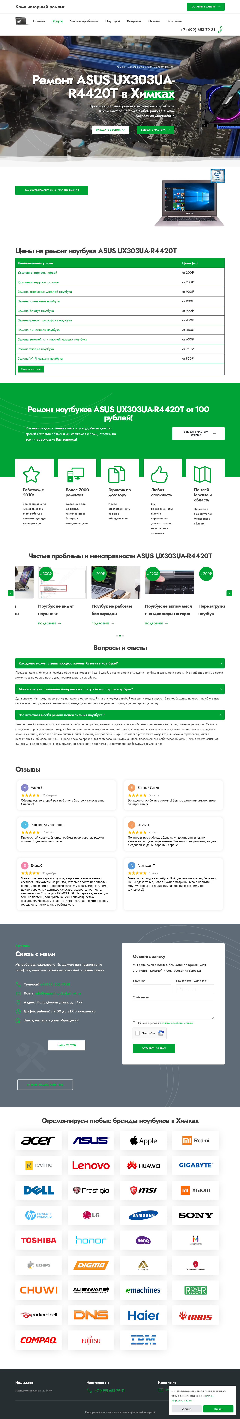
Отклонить (187, 1409)
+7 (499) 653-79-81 (55, 984)
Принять (218, 1409)
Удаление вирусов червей (37, 272)
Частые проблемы (84, 21)
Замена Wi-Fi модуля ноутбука (40, 358)
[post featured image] (39, 582)
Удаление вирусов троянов (38, 282)
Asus (141, 67)
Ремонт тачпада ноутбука (36, 348)
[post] (38, 1140)
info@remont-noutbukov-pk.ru (58, 993)
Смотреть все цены (31, 369)
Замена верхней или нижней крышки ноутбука (52, 339)
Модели (132, 67)
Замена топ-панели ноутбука (39, 301)
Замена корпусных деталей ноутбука (45, 291)
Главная (39, 21)
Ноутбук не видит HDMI (200, 606)
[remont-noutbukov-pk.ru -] (22, 21)
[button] (117, 636)
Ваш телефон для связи (191, 980)
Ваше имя (139, 980)
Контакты (175, 21)
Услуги (58, 21)
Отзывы (154, 21)
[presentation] (11, 593)
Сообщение (141, 997)
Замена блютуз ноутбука (36, 310)
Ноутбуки (112, 21)
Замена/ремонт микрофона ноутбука (45, 320)
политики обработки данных (176, 1023)
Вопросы (134, 21)
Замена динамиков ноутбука (39, 329)
